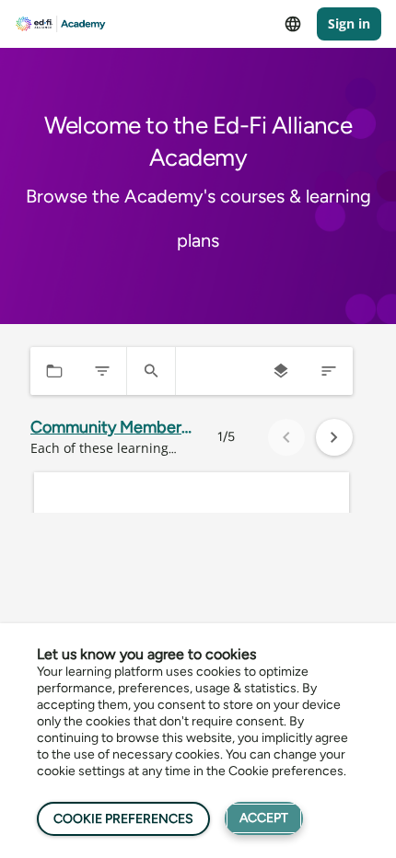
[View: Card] (280, 371)
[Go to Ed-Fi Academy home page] (61, 24)
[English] (292, 24)
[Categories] (54, 371)
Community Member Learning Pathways (105, 427)
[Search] (151, 371)
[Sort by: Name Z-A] (328, 371)
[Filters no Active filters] (102, 371)
